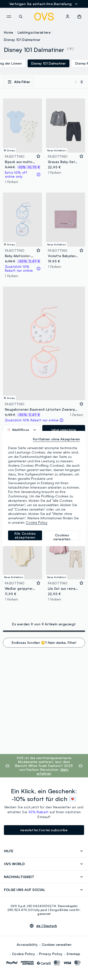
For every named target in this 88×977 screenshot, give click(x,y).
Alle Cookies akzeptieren (25, 535)
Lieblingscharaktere (34, 32)
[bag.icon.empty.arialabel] (79, 16)
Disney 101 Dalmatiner (22, 40)
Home (8, 32)
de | (46, 926)
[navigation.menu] (9, 16)
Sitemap (73, 954)
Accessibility (27, 944)
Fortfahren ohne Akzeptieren (56, 439)
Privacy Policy (51, 954)
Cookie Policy (23, 954)
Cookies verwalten (56, 944)
